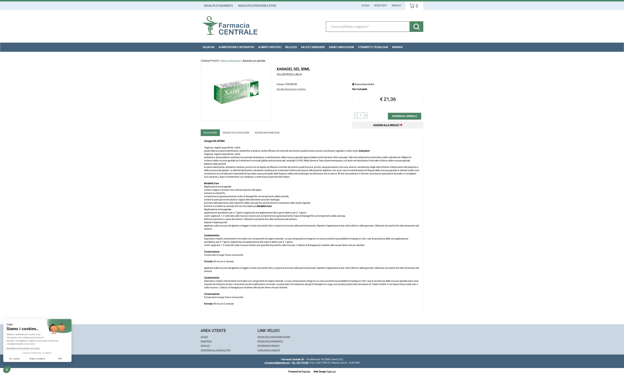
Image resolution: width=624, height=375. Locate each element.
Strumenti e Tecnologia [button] (373, 47)
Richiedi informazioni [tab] (267, 132)
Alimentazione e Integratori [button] (236, 47)
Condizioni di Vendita (269, 350)
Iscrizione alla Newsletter (215, 350)
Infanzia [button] (397, 47)
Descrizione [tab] (210, 132)
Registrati (380, 5)
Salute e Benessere (231, 60)
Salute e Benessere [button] (313, 47)
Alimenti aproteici (269, 47)
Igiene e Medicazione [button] (341, 47)
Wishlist (397, 5)
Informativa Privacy (269, 345)
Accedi (365, 5)
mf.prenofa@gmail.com (277, 362)
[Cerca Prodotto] (416, 26)
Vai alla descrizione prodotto (291, 89)
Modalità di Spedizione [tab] (236, 132)
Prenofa (306, 371)
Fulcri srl (331, 371)
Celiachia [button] (208, 47)
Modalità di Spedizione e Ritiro (257, 5)
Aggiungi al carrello (404, 116)
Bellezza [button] (291, 47)
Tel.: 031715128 (300, 362)
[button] (355, 115)
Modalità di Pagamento (218, 5)
